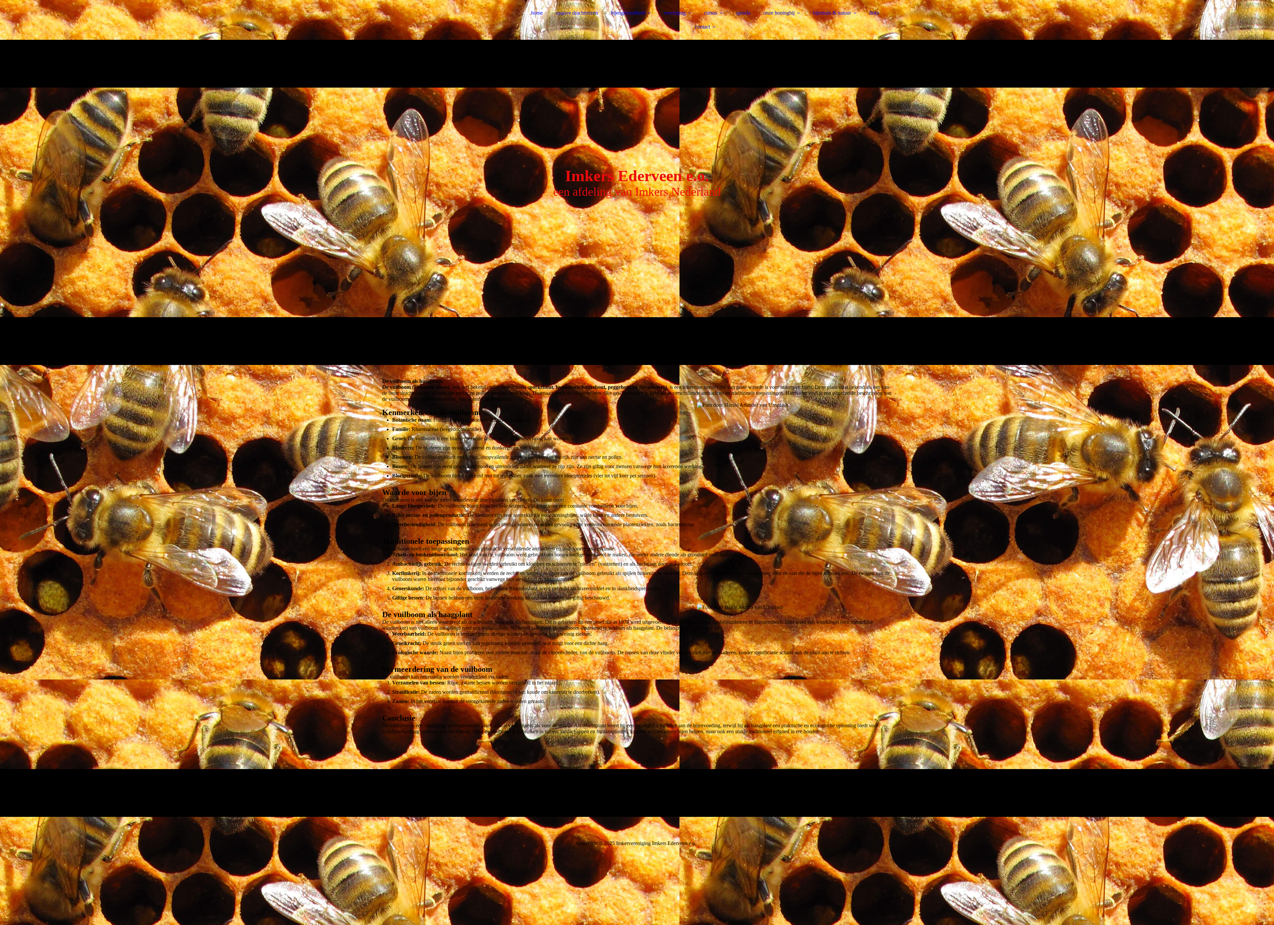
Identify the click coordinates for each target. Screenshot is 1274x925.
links (874, 13)
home (537, 13)
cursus (710, 13)
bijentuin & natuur (832, 13)
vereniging (675, 13)
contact (702, 27)
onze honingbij (779, 13)
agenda (743, 13)
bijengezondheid (628, 13)
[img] (440, 23)
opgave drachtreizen (577, 13)
